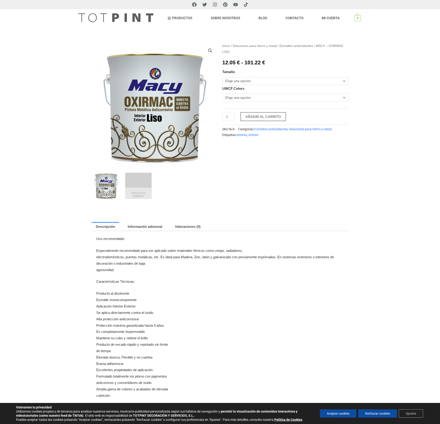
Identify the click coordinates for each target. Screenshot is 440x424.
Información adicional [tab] (145, 226)
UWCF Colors (233, 88)
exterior (241, 135)
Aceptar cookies (338, 413)
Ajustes (411, 413)
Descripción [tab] (105, 226)
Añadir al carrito (263, 117)
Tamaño (228, 72)
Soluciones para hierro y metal (255, 46)
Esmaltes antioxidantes (296, 46)
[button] (210, 50)
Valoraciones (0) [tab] (188, 226)
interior (253, 135)
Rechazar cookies (377, 413)
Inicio (226, 46)
